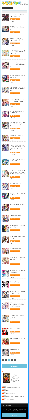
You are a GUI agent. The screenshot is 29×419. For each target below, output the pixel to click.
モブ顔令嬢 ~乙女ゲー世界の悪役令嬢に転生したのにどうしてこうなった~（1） (17, 259)
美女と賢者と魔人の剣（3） (16, 183)
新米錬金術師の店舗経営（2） (17, 215)
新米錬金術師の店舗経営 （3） (17, 135)
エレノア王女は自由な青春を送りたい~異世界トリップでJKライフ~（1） (17, 317)
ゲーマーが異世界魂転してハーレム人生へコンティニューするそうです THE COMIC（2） (17, 64)
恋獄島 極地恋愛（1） (15, 349)
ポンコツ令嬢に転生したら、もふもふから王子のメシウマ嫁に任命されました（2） (17, 52)
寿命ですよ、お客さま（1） (16, 328)
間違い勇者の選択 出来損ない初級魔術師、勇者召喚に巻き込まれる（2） (17, 88)
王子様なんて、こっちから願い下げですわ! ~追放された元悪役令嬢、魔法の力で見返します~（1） (17, 304)
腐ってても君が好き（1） (16, 282)
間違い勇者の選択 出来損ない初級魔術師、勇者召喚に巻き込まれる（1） (17, 124)
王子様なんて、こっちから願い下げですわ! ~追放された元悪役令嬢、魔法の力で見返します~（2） (17, 172)
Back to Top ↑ (14, 366)
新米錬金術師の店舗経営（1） (17, 248)
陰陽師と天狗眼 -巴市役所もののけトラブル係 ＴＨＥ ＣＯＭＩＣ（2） (18, 27)
